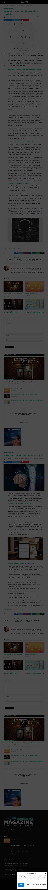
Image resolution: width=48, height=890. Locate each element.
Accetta (21, 884)
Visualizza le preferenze (39, 884)
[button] (45, 873)
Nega (28, 884)
